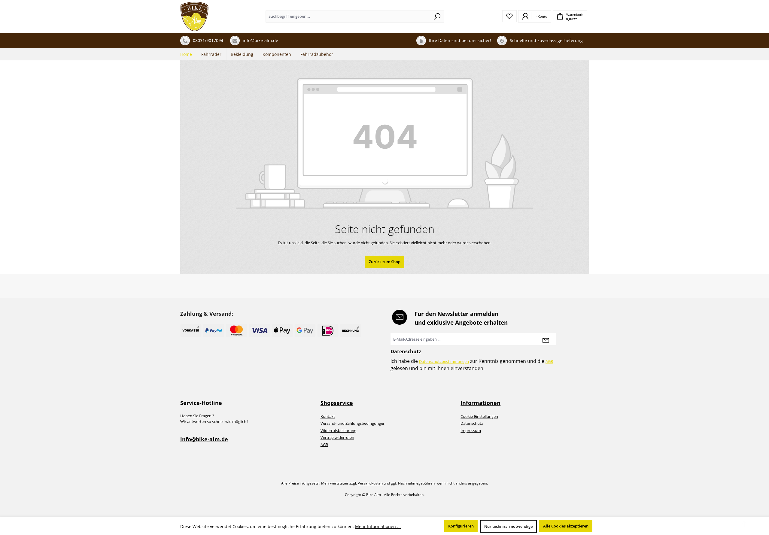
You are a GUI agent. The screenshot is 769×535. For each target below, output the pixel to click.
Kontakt (328, 416)
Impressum (470, 430)
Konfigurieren (461, 526)
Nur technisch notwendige (508, 526)
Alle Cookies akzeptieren (565, 526)
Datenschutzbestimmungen (444, 361)
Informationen (480, 402)
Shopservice (337, 402)
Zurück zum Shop (384, 261)
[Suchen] (437, 17)
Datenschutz (471, 423)
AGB (549, 361)
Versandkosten (370, 483)
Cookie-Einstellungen (479, 416)
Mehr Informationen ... (378, 526)
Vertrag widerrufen (337, 437)
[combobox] (348, 17)
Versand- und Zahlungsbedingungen (353, 423)
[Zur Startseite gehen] (194, 17)
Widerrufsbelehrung (338, 430)
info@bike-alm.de (204, 439)
